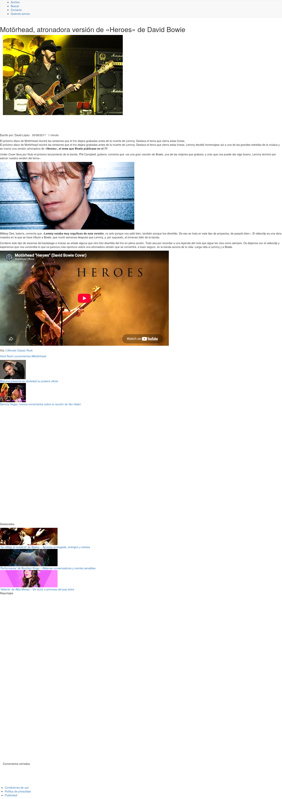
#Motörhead (38, 356)
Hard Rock (6, 356)
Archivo (15, 2)
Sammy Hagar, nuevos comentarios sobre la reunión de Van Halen (40, 404)
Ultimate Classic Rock (19, 350)
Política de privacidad (18, 791)
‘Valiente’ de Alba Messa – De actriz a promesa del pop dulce (37, 589)
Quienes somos (20, 14)
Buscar (15, 6)
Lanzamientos (22, 356)
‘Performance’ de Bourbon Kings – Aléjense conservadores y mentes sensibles (48, 568)
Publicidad (11, 795)
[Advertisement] (94, 123)
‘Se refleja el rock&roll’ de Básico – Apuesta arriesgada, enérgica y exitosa (45, 547)
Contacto (16, 10)
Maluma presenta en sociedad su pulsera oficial (29, 381)
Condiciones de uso (17, 787)
